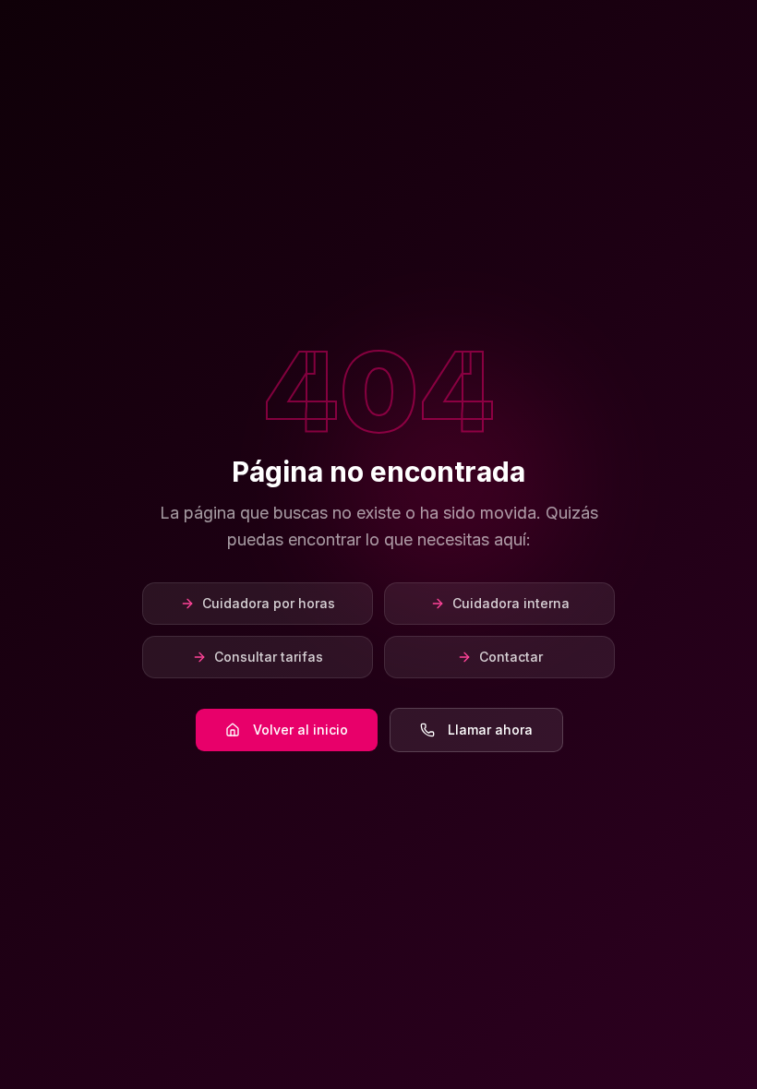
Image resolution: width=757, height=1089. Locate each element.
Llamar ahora (490, 729)
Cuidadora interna (511, 603)
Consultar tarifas (268, 656)
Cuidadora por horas (268, 603)
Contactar (511, 656)
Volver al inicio (300, 729)
